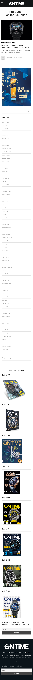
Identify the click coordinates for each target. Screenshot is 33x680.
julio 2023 (5, 244)
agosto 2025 (5, 161)
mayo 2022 (5, 277)
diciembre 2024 (6, 188)
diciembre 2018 (6, 346)
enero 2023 (5, 260)
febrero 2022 (6, 280)
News (13, 42)
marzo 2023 (5, 257)
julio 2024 (5, 204)
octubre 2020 (6, 316)
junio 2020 (5, 330)
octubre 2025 (6, 155)
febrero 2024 (6, 221)
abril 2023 (5, 254)
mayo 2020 (5, 333)
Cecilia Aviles (9, 57)
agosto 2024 (5, 201)
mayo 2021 (5, 297)
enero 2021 (5, 307)
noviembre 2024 (6, 191)
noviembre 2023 (6, 231)
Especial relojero (6, 42)
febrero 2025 (6, 181)
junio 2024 (5, 208)
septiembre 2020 (7, 320)
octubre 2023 (6, 234)
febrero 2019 (5, 339)
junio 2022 (5, 274)
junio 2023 (5, 247)
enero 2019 (5, 343)
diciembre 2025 (6, 148)
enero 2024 (5, 224)
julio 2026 (5, 125)
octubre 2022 (6, 264)
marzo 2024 (5, 218)
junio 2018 (5, 349)
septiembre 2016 (7, 353)
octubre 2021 (5, 287)
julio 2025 (5, 165)
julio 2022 (5, 270)
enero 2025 (5, 185)
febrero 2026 (6, 142)
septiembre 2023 (7, 237)
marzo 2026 (5, 138)
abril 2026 (5, 135)
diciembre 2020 (6, 310)
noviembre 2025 (6, 152)
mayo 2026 (5, 132)
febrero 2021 (5, 303)
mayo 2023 (5, 250)
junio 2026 (5, 129)
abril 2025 (5, 175)
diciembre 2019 (6, 336)
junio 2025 (5, 168)
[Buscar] (28, 111)
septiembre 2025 (7, 158)
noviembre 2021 (6, 283)
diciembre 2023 (6, 227)
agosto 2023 (5, 241)
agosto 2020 (5, 323)
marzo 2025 (5, 178)
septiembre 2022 (7, 267)
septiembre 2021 (7, 290)
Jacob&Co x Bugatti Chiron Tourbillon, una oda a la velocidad (15, 46)
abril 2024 (5, 214)
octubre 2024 (6, 194)
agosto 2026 (5, 122)
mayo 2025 (5, 171)
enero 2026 (5, 145)
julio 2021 (4, 293)
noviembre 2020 (6, 313)
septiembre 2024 (7, 198)
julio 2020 (5, 326)
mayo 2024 (5, 211)
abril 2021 (4, 300)
